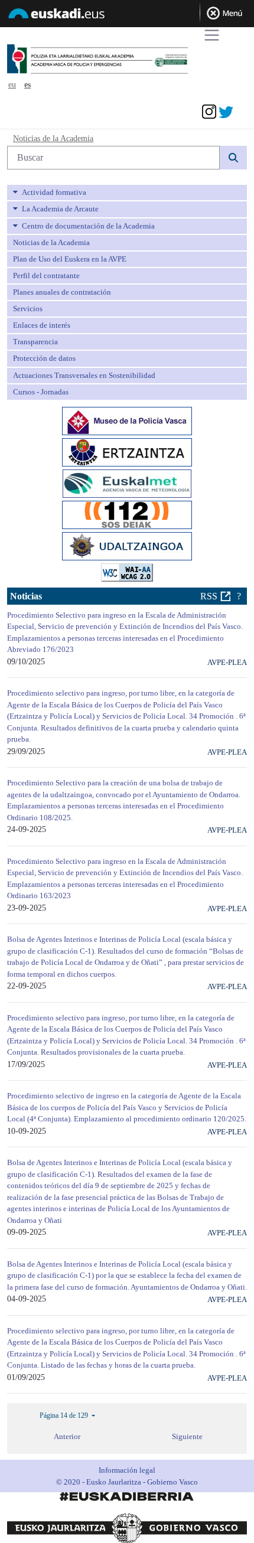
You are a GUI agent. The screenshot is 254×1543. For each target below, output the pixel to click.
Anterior (67, 1436)
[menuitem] (127, 192)
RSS (208, 596)
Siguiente (187, 1436)
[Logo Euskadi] (127, 15)
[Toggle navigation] (212, 35)
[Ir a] (120, 59)
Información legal (127, 1470)
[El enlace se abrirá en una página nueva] (127, 420)
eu (12, 84)
